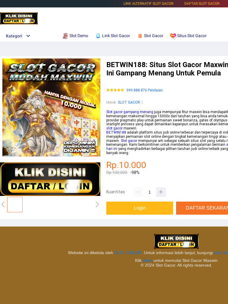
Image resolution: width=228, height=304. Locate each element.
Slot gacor (129, 141)
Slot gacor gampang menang (129, 112)
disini (147, 260)
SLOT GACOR (129, 102)
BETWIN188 (116, 132)
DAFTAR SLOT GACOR (201, 3)
